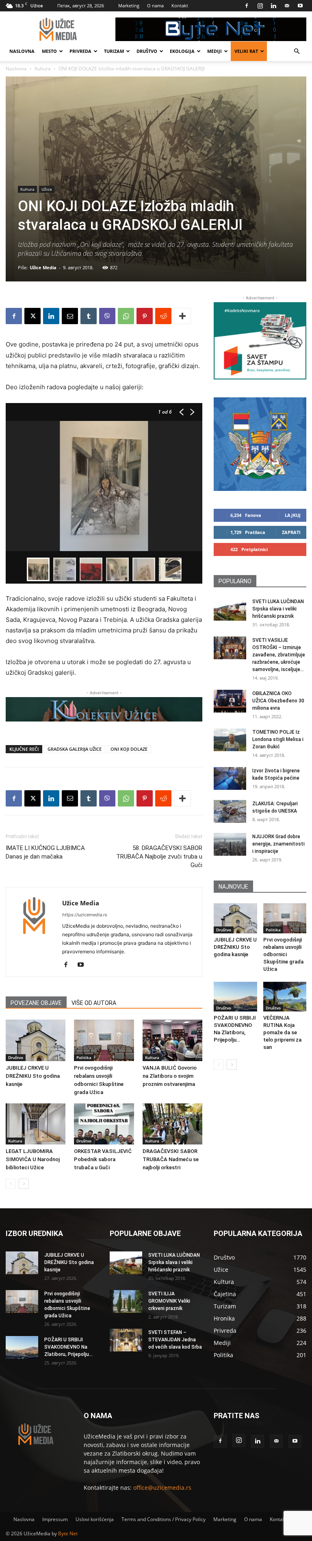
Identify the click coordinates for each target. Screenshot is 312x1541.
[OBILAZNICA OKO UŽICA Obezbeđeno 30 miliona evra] (230, 701)
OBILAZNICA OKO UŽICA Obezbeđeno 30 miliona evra (278, 701)
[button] (296, 51)
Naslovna (22, 51)
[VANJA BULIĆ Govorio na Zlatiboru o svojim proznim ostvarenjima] (172, 1040)
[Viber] (107, 316)
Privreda (80, 51)
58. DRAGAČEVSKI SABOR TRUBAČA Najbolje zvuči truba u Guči (159, 856)
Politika (83, 1057)
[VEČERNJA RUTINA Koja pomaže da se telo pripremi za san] (285, 996)
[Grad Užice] (260, 444)
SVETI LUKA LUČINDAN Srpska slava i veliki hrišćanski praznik (278, 609)
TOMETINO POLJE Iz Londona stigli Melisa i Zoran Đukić (277, 739)
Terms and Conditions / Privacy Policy (163, 1519)
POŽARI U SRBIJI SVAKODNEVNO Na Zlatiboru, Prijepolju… (68, 1347)
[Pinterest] (144, 316)
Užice (46, 189)
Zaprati (291, 532)
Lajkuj (293, 515)
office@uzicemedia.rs (162, 1487)
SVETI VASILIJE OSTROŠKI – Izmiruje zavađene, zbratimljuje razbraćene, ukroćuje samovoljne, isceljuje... (278, 654)
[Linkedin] (273, 5)
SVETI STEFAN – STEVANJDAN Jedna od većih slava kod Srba (175, 1340)
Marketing (128, 5)
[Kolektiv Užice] (104, 709)
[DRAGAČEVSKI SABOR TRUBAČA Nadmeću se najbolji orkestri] (172, 1123)
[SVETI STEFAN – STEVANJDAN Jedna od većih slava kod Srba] (126, 1340)
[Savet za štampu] (260, 340)
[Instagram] (260, 5)
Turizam (114, 51)
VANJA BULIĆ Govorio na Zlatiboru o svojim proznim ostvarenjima (170, 1076)
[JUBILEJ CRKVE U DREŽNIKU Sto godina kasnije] (35, 1040)
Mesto (49, 51)
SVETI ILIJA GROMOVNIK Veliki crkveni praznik (169, 1301)
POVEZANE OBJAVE (36, 1003)
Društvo (146, 51)
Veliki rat (246, 51)
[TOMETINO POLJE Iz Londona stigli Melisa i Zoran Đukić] (230, 739)
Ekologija (182, 51)
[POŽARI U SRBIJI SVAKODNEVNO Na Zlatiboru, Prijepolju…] (235, 996)
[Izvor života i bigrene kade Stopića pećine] (230, 778)
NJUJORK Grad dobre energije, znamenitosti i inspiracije (278, 844)
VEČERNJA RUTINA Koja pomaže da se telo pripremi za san (282, 1032)
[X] (32, 316)
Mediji (214, 51)
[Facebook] (246, 5)
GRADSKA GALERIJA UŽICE (75, 749)
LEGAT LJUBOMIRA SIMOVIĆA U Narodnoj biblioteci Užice (33, 1159)
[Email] (70, 316)
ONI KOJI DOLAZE (128, 749)
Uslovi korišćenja (95, 1519)
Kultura (43, 68)
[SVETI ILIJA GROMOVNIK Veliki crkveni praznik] (126, 1301)
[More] (182, 316)
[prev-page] (11, 1184)
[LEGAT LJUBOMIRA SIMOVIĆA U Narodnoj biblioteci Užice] (35, 1123)
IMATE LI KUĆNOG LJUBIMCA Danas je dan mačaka (45, 852)
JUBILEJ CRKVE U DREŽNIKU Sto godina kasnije (33, 1076)
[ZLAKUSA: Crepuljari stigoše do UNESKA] (230, 811)
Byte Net (68, 1533)
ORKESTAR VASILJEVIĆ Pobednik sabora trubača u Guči (103, 1159)
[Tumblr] (88, 316)
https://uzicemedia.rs (84, 915)
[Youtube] (300, 5)
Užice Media (43, 267)
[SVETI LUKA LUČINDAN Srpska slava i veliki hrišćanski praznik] (230, 609)
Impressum (55, 1519)
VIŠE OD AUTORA (94, 1003)
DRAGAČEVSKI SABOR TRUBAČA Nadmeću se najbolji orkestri (171, 1159)
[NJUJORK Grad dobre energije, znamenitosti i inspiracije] (230, 844)
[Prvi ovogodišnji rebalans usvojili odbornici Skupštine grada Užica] (104, 1040)
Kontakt (179, 5)
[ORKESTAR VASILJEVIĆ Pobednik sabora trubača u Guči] (104, 1123)
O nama (155, 5)
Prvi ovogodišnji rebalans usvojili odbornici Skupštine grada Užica (283, 954)
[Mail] (287, 5)
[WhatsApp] (126, 316)
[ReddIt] (163, 316)
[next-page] (24, 1184)
